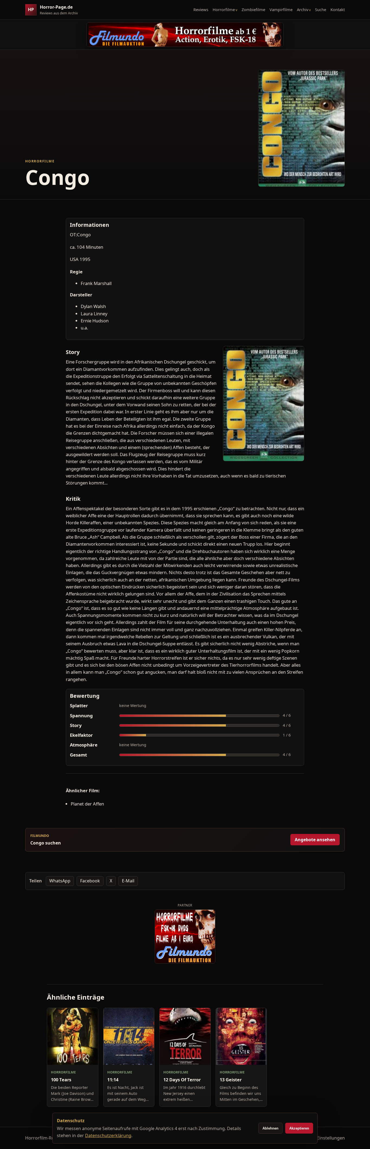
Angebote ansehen (315, 840)
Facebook (90, 881)
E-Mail (128, 881)
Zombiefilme (253, 9)
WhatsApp (59, 881)
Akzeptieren (299, 1128)
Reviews (200, 9)
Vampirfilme (281, 9)
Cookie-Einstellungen (323, 1138)
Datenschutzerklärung (108, 1135)
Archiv (302, 9)
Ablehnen (270, 1128)
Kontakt (337, 9)
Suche (320, 9)
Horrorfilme (224, 9)
